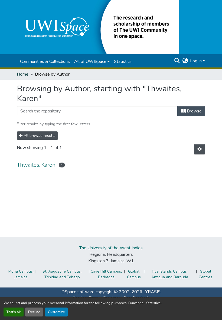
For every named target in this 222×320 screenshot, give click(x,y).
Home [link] (22, 74)
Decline (34, 311)
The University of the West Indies (111, 248)
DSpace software (77, 292)
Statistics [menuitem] (123, 61)
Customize (56, 311)
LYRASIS (152, 292)
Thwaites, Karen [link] (36, 165)
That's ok (13, 311)
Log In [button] (196, 61)
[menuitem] (92, 61)
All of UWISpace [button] (90, 61)
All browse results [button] (39, 135)
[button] (98, 27)
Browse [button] (194, 111)
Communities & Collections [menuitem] (45, 61)
